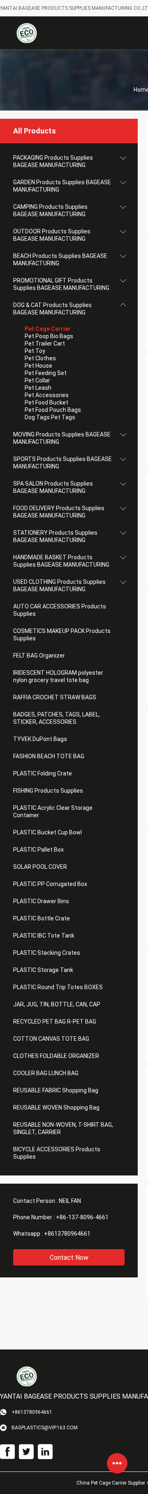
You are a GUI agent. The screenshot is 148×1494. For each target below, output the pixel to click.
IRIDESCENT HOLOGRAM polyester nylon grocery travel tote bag (58, 676)
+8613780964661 (67, 1233)
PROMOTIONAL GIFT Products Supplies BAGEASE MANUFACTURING (61, 284)
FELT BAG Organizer (39, 655)
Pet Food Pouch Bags (53, 410)
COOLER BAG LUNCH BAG (46, 1073)
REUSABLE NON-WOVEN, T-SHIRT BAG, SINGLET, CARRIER (63, 1128)
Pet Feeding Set (46, 373)
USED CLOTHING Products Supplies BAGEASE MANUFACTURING (59, 585)
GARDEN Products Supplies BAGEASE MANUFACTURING (62, 186)
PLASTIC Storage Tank (43, 970)
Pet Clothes (40, 358)
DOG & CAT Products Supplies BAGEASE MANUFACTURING (52, 309)
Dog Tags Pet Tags (50, 417)
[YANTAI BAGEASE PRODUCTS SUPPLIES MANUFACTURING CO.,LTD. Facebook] (7, 1451)
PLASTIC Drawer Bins (41, 901)
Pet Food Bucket (46, 402)
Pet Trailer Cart (45, 343)
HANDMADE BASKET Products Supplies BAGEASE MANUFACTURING (61, 561)
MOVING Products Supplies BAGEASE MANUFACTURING (62, 438)
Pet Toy (35, 351)
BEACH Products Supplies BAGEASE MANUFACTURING (60, 260)
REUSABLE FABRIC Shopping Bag (55, 1090)
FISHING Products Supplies (48, 790)
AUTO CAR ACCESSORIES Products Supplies (59, 610)
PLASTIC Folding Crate (42, 773)
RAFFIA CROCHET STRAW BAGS (54, 697)
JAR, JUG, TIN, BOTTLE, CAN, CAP (56, 1004)
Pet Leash (38, 387)
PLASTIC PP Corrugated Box (50, 884)
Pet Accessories (47, 395)
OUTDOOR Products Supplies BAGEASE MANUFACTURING (51, 235)
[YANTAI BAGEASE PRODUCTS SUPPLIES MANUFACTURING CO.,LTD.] (26, 32)
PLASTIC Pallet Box (38, 849)
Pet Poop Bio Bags (49, 336)
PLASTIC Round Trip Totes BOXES (58, 987)
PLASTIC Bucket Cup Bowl (47, 832)
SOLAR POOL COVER (40, 866)
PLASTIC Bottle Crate (41, 918)
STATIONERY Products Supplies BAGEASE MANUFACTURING (55, 536)
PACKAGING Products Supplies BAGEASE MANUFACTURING (53, 161)
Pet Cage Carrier (48, 328)
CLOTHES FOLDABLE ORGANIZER (56, 1056)
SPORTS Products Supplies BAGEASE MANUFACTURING (62, 463)
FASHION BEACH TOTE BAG (48, 756)
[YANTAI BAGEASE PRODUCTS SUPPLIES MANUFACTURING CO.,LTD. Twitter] (26, 1451)
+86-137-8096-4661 (82, 1217)
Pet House (38, 365)
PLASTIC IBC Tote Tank (43, 935)
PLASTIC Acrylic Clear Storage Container (52, 811)
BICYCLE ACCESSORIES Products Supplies (56, 1153)
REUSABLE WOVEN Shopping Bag (56, 1107)
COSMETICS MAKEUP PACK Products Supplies (62, 635)
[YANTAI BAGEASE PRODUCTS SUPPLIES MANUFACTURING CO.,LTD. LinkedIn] (45, 1451)
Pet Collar (37, 380)
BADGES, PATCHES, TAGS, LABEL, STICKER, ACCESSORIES (56, 718)
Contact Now (69, 1257)
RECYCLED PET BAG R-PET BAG (54, 1021)
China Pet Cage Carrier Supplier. (111, 1483)
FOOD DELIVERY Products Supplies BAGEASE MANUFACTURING (58, 512)
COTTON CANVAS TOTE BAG (51, 1038)
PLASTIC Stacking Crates (46, 952)
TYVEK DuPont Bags (40, 739)
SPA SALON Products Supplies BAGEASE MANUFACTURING (53, 487)
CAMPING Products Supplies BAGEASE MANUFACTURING (50, 210)
